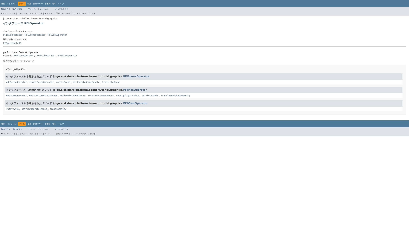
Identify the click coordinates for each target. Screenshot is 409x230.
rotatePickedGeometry (101, 95)
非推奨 (47, 4)
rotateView (12, 109)
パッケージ (11, 4)
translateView (58, 109)
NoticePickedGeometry (72, 95)
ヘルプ (61, 4)
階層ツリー (38, 4)
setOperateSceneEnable (86, 82)
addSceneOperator (16, 82)
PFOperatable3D (12, 43)
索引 (54, 4)
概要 (3, 4)
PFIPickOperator (12, 35)
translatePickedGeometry (175, 95)
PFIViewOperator (57, 35)
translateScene (111, 82)
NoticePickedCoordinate (43, 95)
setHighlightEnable (127, 95)
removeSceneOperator (41, 82)
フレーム (32, 9)
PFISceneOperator (35, 35)
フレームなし (43, 9)
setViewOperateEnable (34, 109)
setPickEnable (150, 95)
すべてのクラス (61, 9)
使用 (29, 4)
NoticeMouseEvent (16, 95)
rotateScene (63, 82)
